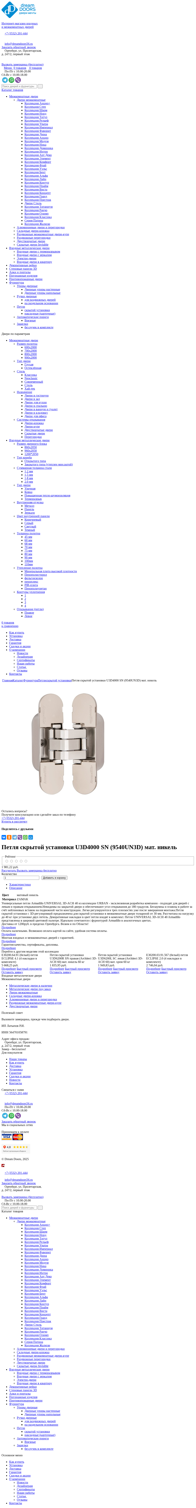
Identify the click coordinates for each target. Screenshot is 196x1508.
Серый (28, 523)
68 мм (28, 543)
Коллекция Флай (35, 165)
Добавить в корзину (54, 877)
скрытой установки (37, 310)
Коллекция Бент (35, 172)
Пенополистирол (35, 574)
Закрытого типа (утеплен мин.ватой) (48, 464)
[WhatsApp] (25, 837)
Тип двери (24, 361)
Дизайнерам (25, 656)
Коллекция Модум (36, 141)
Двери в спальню (35, 405)
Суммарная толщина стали (34, 467)
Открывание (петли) (30, 609)
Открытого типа (35, 461)
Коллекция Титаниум (38, 206)
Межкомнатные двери (23, 96)
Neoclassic (31, 378)
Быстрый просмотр (29, 968)
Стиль (21, 371)
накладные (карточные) (39, 313)
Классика (30, 374)
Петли (21, 306)
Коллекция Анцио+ (37, 103)
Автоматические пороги (33, 317)
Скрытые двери (34, 433)
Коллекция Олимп (36, 213)
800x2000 (30, 354)
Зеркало (29, 512)
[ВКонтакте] (4, 837)
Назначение (24, 392)
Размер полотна (27, 343)
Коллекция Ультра (36, 124)
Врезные (30, 320)
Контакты (15, 673)
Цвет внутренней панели (33, 516)
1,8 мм (28, 478)
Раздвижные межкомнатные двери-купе (43, 234)
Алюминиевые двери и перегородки (41, 227)
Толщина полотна (28, 533)
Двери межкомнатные (31, 99)
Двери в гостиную (36, 395)
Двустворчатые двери (31, 241)
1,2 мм (28, 471)
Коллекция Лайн (35, 179)
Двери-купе (32, 426)
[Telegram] (14, 837)
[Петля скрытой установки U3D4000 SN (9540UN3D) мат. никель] (98, 742)
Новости (22, 653)
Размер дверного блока (32, 443)
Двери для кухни (35, 402)
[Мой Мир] (30, 837)
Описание (15, 888)
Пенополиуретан (35, 588)
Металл (29, 505)
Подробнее (9, 927)
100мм (28, 561)
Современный (33, 381)
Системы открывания (31, 419)
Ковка (28, 492)
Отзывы (22, 670)
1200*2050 (31, 454)
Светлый (30, 526)
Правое (29, 612)
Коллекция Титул (35, 117)
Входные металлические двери (29, 248)
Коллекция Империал (38, 127)
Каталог (18, 680)
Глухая (28, 364)
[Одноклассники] (9, 837)
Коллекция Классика (38, 217)
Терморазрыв (33, 498)
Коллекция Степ (35, 106)
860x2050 (30, 447)
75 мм (28, 550)
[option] (98, 742)
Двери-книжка (34, 423)
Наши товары (18, 1059)
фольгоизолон (33, 578)
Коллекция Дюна (35, 134)
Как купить (16, 632)
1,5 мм (28, 474)
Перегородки (33, 436)
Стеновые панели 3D (23, 268)
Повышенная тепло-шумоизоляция (47, 495)
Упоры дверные (27, 286)
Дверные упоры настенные (42, 289)
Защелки (22, 323)
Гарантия (15, 642)
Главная (7, 680)
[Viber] (20, 837)
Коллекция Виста (35, 189)
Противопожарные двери (25, 279)
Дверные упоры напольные (42, 292)
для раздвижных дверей (40, 299)
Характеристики (20, 884)
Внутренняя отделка (30, 502)
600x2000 (30, 347)
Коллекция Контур (36, 182)
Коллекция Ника (35, 144)
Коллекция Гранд (35, 196)
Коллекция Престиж (37, 199)
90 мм (28, 557)
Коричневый (32, 519)
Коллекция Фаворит (37, 130)
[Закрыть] (3, 1169)
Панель (29, 509)
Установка (16, 636)
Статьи (22, 667)
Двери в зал (32, 399)
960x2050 (30, 450)
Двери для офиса (35, 416)
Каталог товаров (12, 90)
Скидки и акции (20, 646)
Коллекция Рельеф (36, 120)
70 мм (28, 547)
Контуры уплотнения (31, 592)
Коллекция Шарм (35, 110)
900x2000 (30, 357)
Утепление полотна (29, 567)
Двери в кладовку (36, 412)
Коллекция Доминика (38, 148)
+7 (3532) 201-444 (16, 33)
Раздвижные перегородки (34, 237)
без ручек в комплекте (38, 327)
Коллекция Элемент (37, 158)
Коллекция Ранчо (35, 210)
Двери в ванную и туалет (41, 409)
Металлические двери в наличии (30, 985)
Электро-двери (26, 258)
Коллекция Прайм (36, 186)
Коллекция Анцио (36, 137)
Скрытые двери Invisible (32, 244)
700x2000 (30, 350)
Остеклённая (32, 368)
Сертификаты (26, 660)
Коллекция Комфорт (37, 162)
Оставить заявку (12, 972)
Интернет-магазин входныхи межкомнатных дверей (20, 25)
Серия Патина (33, 220)
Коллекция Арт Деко (38, 155)
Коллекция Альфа (36, 175)
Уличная (29, 488)
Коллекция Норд (35, 113)
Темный (29, 530)
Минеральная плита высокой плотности (50, 571)
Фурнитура (16, 282)
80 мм (28, 554)
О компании (17, 649)
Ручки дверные (27, 296)
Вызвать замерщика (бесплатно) (22, 64)
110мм (28, 564)
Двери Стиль (33, 203)
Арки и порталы (20, 272)
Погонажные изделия (23, 275)
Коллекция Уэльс (35, 168)
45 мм (28, 536)
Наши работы (26, 663)
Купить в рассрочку (14, 821)
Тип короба (24, 457)
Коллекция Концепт (37, 193)
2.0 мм (28, 481)
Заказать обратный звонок (19, 47)
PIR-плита (31, 585)
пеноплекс (31, 581)
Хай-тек (29, 388)
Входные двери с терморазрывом (38, 251)
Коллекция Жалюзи (37, 224)
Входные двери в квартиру (34, 261)
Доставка (15, 639)
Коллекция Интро (36, 151)
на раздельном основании (41, 303)
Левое (28, 616)
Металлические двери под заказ (30, 989)
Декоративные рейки (23, 265)
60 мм (28, 540)
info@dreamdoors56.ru (19, 43)
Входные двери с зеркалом (34, 255)
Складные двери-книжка (33, 230)
